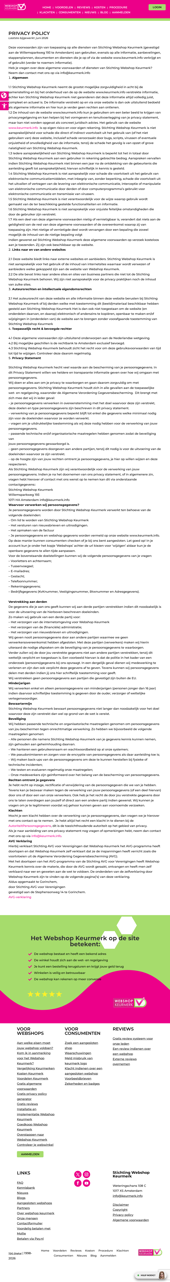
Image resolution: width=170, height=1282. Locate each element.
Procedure (118, 7)
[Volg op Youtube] (86, 1183)
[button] (4, 106)
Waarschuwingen (78, 1053)
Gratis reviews (27, 1104)
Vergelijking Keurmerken (36, 1068)
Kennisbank (26, 1188)
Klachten (47, 12)
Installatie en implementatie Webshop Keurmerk (35, 1114)
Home (46, 7)
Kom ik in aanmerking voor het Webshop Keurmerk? (33, 1058)
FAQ (20, 1183)
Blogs (21, 1198)
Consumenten (70, 12)
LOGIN (157, 7)
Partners (23, 1208)
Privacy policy (123, 1215)
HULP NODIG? (148, 1275)
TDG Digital (15, 1253)
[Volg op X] (78, 1174)
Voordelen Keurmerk (32, 1078)
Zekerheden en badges (82, 1084)
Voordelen (64, 7)
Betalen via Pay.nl (30, 1239)
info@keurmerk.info (46, 836)
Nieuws (90, 12)
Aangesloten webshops (34, 1203)
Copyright (120, 1210)
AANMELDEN (30, 1154)
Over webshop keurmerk (35, 1213)
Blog (104, 12)
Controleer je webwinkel (35, 1145)
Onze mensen (27, 1218)
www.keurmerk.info (23, 128)
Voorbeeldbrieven (78, 1078)
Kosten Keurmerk (30, 1073)
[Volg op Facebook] (78, 1183)
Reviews (83, 7)
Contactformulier (29, 1223)
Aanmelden (121, 12)
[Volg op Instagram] (86, 1174)
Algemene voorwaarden (131, 1220)
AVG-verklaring (19, 897)
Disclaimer (121, 1205)
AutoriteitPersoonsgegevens (29, 826)
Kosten (99, 7)
